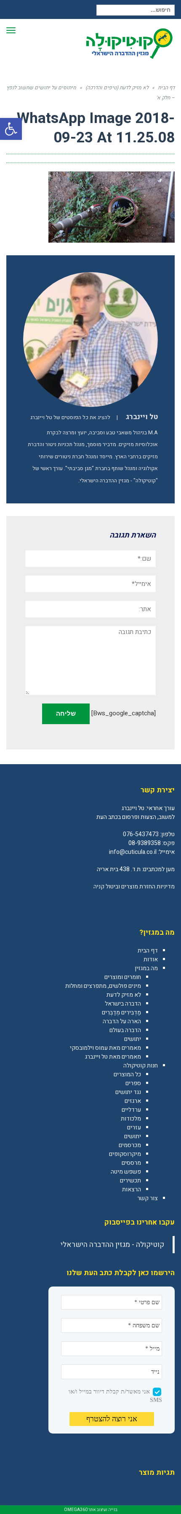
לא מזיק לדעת (123, 994)
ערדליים (131, 1109)
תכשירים (130, 1180)
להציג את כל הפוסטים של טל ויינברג (70, 417)
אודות (151, 959)
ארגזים (133, 1101)
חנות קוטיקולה (140, 1065)
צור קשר (147, 1198)
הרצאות (131, 1189)
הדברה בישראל (123, 1003)
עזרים (134, 1127)
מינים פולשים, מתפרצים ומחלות (103, 986)
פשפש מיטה (126, 1171)
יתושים (132, 1039)
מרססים (131, 1162)
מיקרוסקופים (125, 1154)
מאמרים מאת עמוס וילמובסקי (105, 1047)
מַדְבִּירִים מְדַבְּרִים (121, 1012)
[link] (167, 904)
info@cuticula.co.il (133, 852)
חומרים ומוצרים (122, 977)
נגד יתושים (128, 1092)
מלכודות (131, 1118)
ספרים (133, 1083)
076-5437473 (141, 834)
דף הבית (148, 950)
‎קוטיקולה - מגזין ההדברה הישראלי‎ (112, 1244)
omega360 (76, 1510)
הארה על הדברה (122, 1021)
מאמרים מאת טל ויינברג (113, 1056)
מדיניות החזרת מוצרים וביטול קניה (134, 886)
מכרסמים (130, 1145)
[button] (11, 129)
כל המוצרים (127, 1074)
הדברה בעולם (125, 1030)
